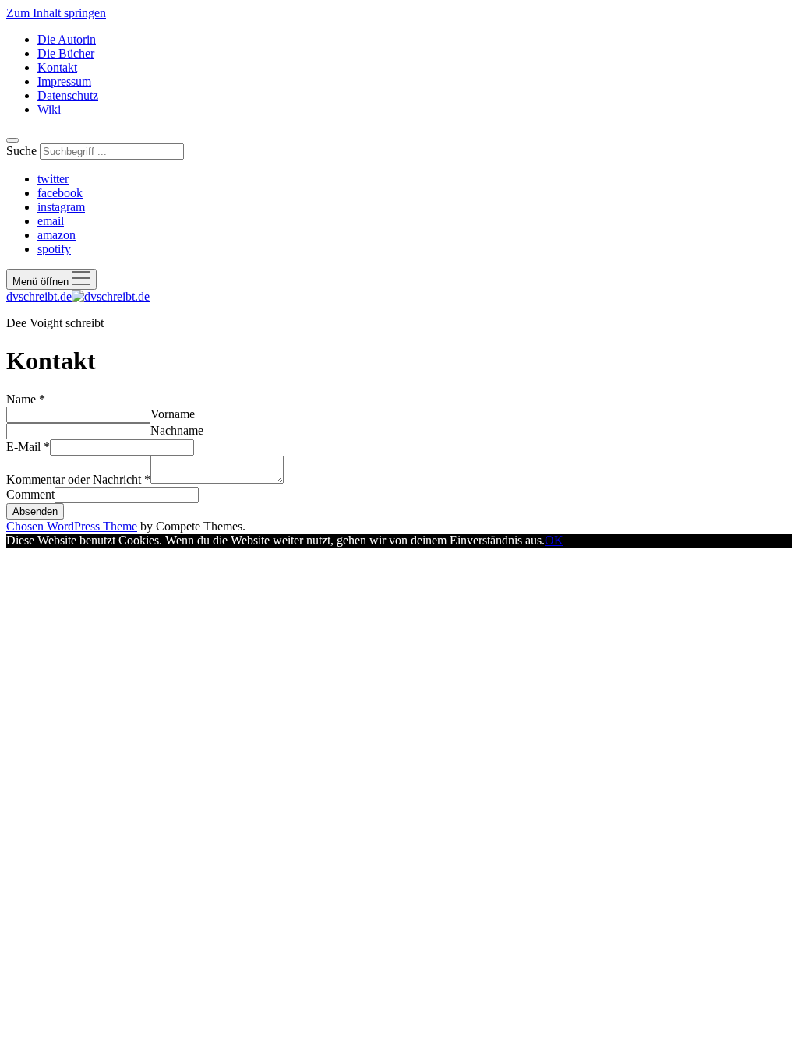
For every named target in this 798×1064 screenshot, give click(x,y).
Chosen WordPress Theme (71, 526)
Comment (30, 494)
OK (554, 540)
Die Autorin (66, 39)
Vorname (172, 414)
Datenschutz (67, 95)
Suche (21, 150)
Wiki (49, 109)
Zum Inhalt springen (56, 12)
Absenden (35, 511)
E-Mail (28, 446)
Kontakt (57, 67)
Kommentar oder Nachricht (78, 479)
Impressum (64, 81)
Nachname (176, 430)
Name (25, 399)
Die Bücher (65, 53)
